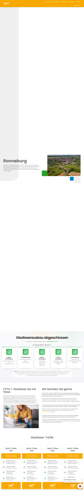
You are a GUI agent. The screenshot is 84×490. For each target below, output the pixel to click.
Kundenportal (77, 5)
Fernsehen (57, 1)
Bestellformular (46, 412)
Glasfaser (63, 1)
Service (77, 1)
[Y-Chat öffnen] (80, 486)
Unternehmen (71, 1)
